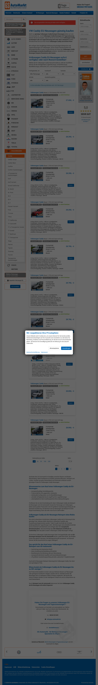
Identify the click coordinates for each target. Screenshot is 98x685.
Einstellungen (66, 348)
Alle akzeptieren (54, 348)
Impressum (44, 352)
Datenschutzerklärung (33, 352)
